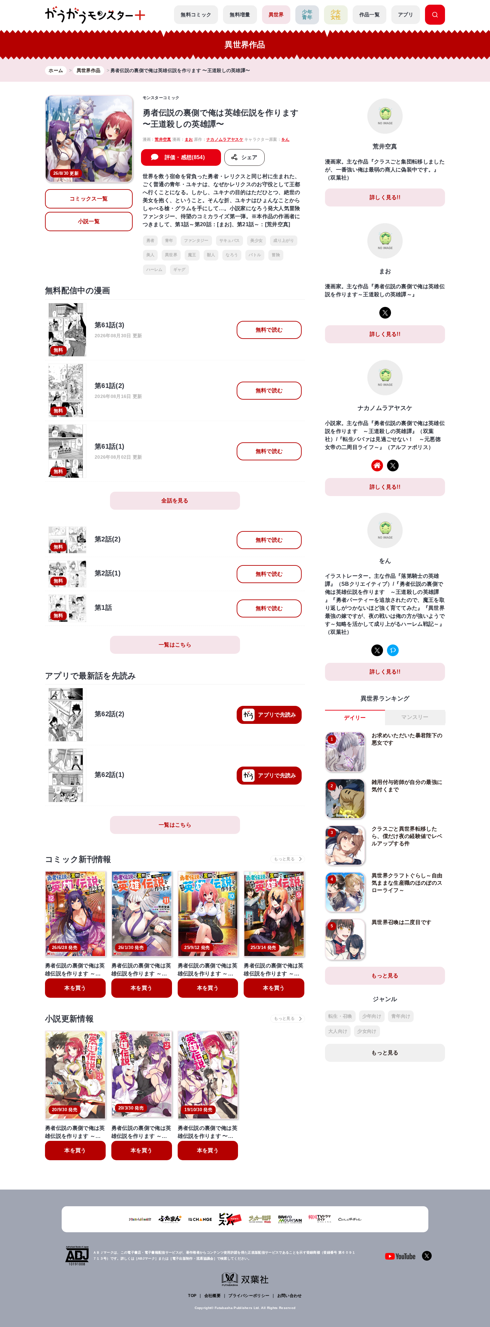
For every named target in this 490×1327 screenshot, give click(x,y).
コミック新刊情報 (78, 859)
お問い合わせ (289, 1295)
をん (285, 139)
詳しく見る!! (385, 197)
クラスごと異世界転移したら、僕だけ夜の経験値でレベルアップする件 (407, 836)
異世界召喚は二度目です (402, 922)
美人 (150, 255)
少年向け (371, 1016)
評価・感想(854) (185, 157)
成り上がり (283, 240)
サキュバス (229, 240)
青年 (169, 240)
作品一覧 (369, 14)
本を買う (75, 988)
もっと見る (385, 975)
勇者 (150, 240)
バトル (255, 255)
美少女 (256, 240)
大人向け (337, 1031)
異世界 (276, 14)
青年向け (400, 1016)
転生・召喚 (340, 1016)
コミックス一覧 (89, 198)
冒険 (276, 255)
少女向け (366, 1031)
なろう (232, 255)
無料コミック (196, 14)
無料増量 (240, 14)
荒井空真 (163, 139)
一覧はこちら (175, 644)
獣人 (211, 255)
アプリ (405, 14)
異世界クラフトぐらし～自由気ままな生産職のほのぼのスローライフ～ (407, 883)
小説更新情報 (69, 1018)
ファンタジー (196, 240)
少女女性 (336, 14)
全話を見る (175, 500)
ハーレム (154, 269)
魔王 (192, 255)
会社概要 (212, 1295)
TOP (192, 1295)
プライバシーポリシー (248, 1295)
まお (189, 139)
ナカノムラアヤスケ (224, 139)
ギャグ (179, 269)
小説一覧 (89, 221)
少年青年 (307, 14)
